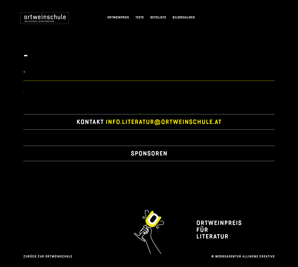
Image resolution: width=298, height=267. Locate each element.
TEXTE (139, 17)
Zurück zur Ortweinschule (47, 256)
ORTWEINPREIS (118, 17)
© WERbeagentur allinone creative (243, 256)
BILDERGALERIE (184, 17)
